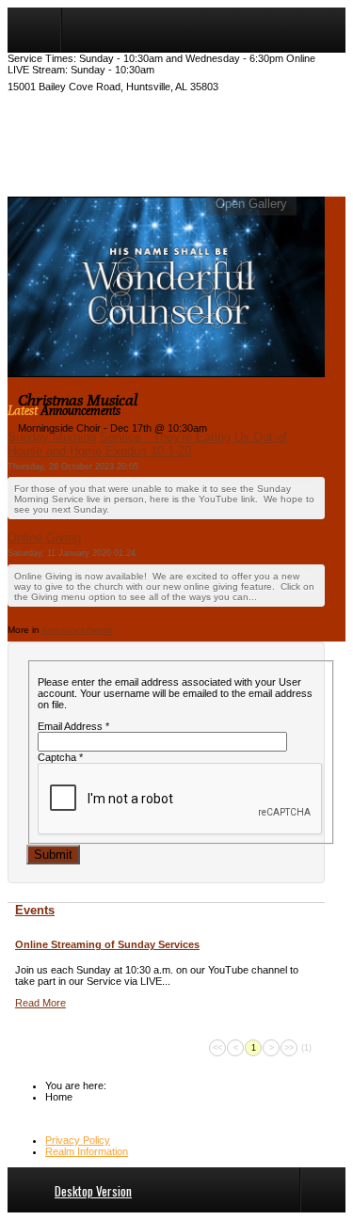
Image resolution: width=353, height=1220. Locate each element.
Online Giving (44, 538)
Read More (40, 1002)
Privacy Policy (77, 1140)
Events (35, 910)
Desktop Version (93, 1190)
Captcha (60, 757)
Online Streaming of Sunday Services (107, 944)
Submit (53, 855)
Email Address (73, 726)
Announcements (77, 630)
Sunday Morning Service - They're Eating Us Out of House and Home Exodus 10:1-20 (147, 444)
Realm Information (86, 1151)
